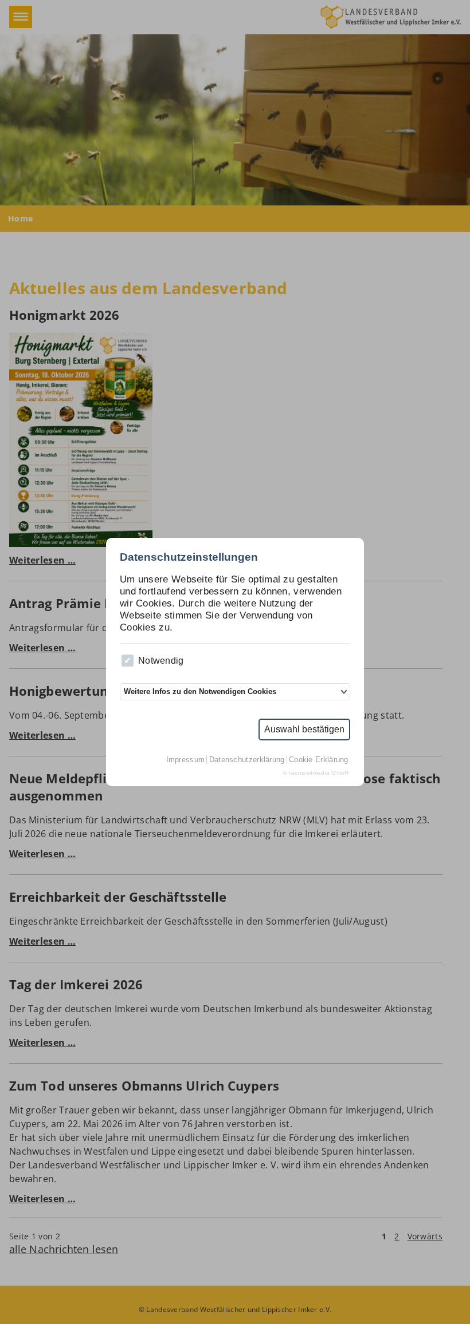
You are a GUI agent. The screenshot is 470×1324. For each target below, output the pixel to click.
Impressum (185, 759)
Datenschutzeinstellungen (189, 557)
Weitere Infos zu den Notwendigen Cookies (200, 691)
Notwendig (161, 660)
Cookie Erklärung (318, 759)
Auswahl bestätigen (304, 729)
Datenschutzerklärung (247, 759)
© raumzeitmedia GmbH (316, 773)
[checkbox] (128, 661)
